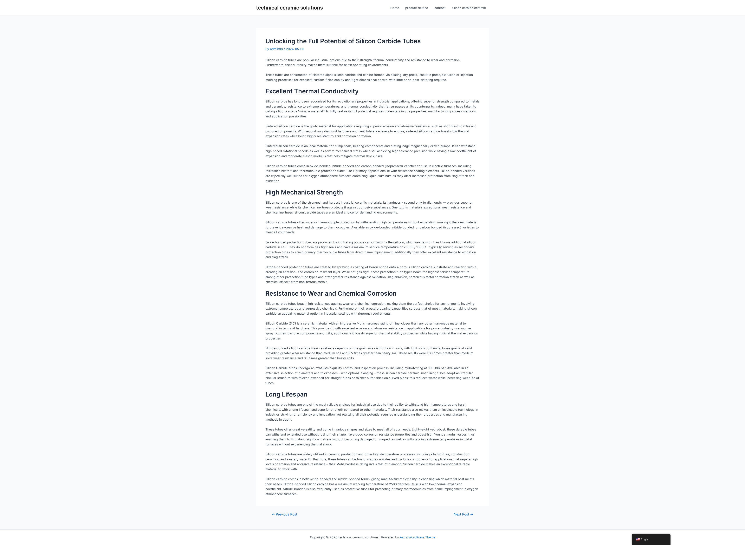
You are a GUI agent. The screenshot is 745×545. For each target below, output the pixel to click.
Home (394, 8)
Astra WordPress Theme (417, 537)
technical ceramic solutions (289, 8)
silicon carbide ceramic (469, 8)
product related (416, 8)
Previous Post (284, 514)
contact (440, 8)
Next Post (463, 514)
